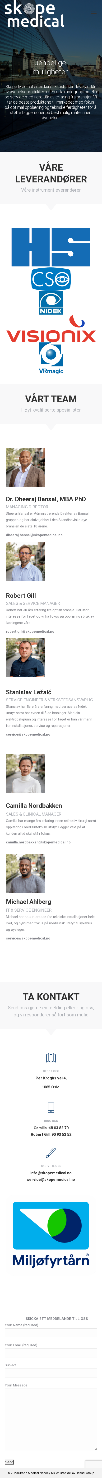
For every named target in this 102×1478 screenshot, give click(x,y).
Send (9, 1462)
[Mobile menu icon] (94, 13)
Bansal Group (85, 1473)
